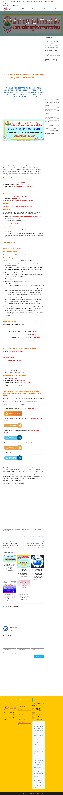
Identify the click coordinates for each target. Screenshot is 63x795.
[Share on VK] (31, 536)
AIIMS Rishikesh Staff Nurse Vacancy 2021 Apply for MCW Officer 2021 (35, 26)
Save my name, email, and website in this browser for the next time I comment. (24, 653)
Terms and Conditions (35, 1)
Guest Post (50, 1)
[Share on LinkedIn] (25, 536)
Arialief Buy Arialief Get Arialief (51, 47)
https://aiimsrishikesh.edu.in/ (30, 401)
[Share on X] (16, 536)
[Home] (14, 26)
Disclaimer (27, 1)
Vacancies (28, 82)
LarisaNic (47, 40)
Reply (42, 627)
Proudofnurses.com (9, 82)
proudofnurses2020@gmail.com (40, 719)
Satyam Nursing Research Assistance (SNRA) (23, 596)
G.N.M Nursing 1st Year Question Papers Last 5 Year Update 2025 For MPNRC (52, 50)
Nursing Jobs (6, 530)
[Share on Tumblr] (36, 536)
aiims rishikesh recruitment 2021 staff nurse (15, 529)
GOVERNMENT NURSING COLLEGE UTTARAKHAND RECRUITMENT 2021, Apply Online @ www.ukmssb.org (23, 573)
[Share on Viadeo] (39, 536)
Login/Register (12, 1)
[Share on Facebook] (19, 536)
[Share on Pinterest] (22, 536)
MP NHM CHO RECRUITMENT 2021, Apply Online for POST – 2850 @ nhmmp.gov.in (10, 565)
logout (22, 1)
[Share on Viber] (28, 536)
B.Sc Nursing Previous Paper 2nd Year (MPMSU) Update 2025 (52, 61)
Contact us (5, 3)
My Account (5, 1)
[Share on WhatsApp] (42, 536)
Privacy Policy (44, 1)
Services (18, 1)
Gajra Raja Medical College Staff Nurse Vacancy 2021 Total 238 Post (10, 596)
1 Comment (7, 83)
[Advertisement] (23, 46)
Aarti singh (47, 54)
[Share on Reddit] (33, 536)
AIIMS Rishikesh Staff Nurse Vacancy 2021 (33, 529)
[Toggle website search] (59, 8)
